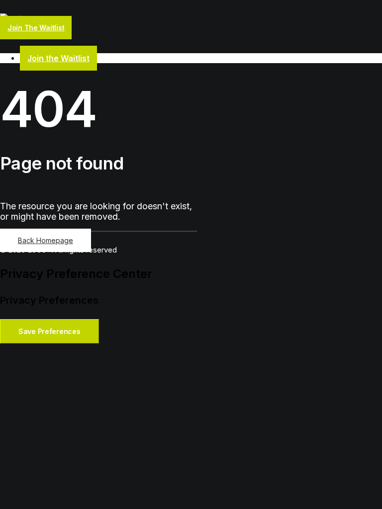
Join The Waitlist (35, 27)
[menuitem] (201, 58)
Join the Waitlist (58, 58)
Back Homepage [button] (45, 240)
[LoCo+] (191, 18)
